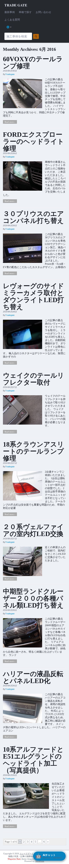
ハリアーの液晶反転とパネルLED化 (33, 677)
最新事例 (9, 12)
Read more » (10, 122)
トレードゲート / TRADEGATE (33, 853)
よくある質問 (12, 19)
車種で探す (25, 12)
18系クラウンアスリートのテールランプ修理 (33, 451)
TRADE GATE (15, 5)
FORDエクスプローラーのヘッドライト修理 (33, 141)
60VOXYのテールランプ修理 (33, 62)
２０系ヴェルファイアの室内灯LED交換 (33, 530)
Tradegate (10, 74)
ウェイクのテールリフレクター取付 (33, 379)
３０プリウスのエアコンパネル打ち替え (33, 217)
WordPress (39, 861)
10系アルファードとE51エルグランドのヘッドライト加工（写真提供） (33, 760)
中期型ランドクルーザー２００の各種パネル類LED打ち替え (33, 598)
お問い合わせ (43, 12)
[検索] (36, 36)
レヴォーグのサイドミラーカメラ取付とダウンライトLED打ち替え (33, 296)
